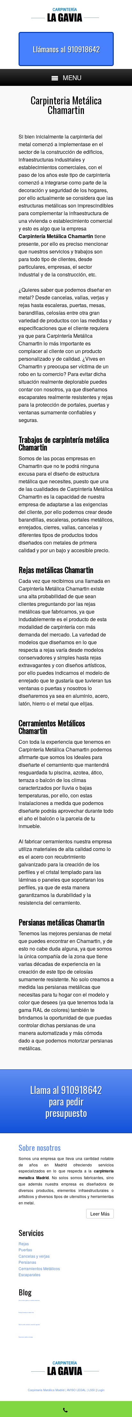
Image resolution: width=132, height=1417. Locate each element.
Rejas (24, 1243)
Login (100, 1390)
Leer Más (100, 1213)
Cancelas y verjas (34, 1256)
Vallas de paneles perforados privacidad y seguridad (29, 1324)
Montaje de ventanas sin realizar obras (26, 1312)
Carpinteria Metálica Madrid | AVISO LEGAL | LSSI (61, 1390)
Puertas (25, 1249)
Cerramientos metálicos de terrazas (26, 1337)
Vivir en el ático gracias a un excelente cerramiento (29, 1300)
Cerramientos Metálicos (39, 1268)
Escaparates (29, 1274)
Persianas (27, 1262)
